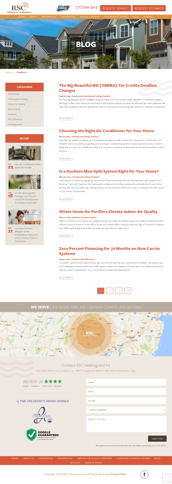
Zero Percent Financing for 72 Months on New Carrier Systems (109, 250)
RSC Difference (87, 259)
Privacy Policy (118, 474)
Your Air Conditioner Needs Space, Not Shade (28, 165)
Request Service (115, 8)
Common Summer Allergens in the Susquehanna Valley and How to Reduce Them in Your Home (26, 235)
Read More (66, 118)
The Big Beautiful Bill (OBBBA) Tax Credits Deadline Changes (108, 87)
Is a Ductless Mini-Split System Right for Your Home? (109, 171)
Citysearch (35, 386)
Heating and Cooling (92, 96)
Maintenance (14, 109)
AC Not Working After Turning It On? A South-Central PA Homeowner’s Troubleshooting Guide (26, 197)
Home (8, 72)
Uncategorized (15, 124)
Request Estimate (149, 8)
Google (25, 386)
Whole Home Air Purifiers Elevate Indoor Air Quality (108, 211)
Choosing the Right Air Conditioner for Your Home (106, 130)
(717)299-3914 (86, 7)
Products (106, 96)
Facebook (58, 386)
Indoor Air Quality (80, 217)
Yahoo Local (47, 386)
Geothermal (77, 96)
